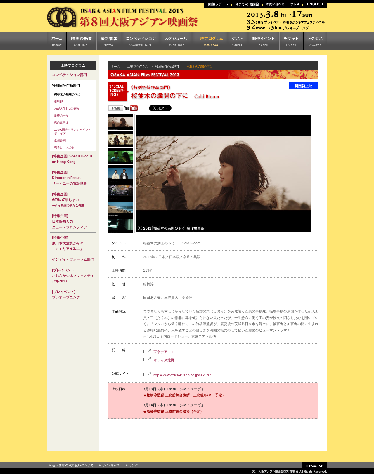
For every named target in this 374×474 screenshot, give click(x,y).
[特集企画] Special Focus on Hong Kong (72, 159)
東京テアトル (163, 352)
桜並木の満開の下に (67, 94)
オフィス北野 (163, 360)
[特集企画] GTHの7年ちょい (68, 199)
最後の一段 (61, 115)
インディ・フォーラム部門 (73, 259)
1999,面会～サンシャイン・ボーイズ (72, 131)
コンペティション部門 (69, 75)
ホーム (114, 66)
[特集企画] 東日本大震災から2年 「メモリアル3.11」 (69, 243)
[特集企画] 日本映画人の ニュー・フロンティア (69, 221)
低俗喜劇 (60, 140)
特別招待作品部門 (167, 66)
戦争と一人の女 (64, 147)
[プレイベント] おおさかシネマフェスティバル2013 (73, 275)
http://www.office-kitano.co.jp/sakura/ (182, 375)
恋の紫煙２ (61, 122)
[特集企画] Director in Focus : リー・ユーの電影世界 (69, 177)
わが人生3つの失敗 (66, 108)
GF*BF (58, 101)
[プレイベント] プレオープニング (66, 294)
